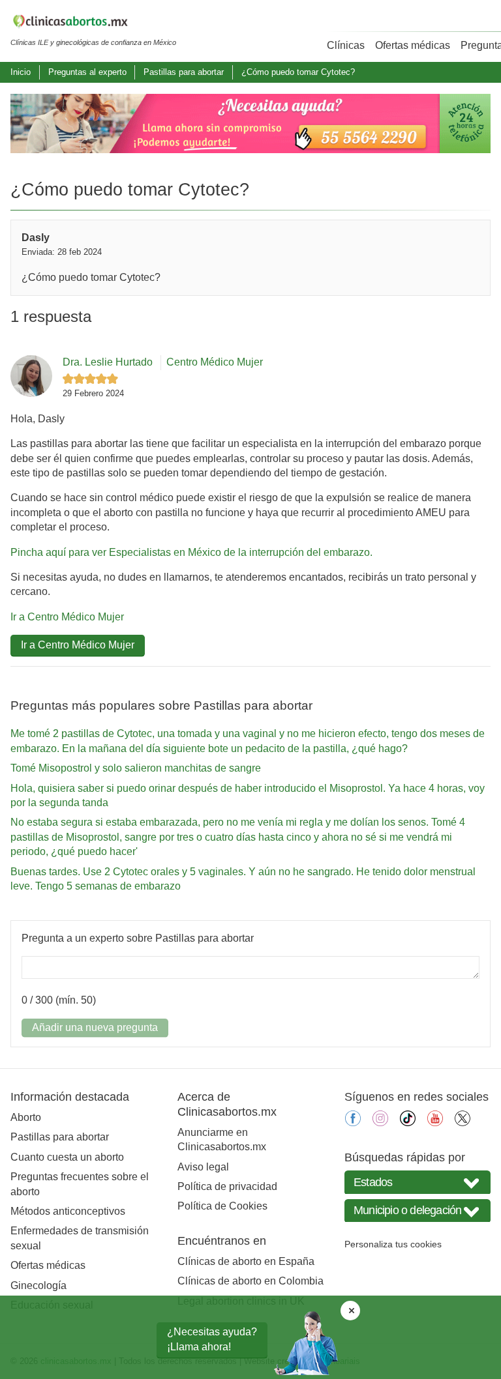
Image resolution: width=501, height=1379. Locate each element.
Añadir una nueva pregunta (95, 1027)
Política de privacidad (227, 1186)
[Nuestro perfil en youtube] (435, 1122)
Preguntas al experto (87, 72)
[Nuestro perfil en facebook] (352, 1122)
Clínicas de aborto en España (245, 1261)
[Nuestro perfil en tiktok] (407, 1122)
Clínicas (346, 45)
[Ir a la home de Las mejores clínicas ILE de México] (93, 23)
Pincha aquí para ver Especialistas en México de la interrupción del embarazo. (191, 552)
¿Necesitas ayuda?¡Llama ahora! (212, 1339)
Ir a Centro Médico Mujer (67, 616)
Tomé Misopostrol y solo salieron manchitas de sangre (135, 768)
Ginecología (38, 1285)
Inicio (20, 72)
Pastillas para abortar (184, 72)
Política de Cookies (222, 1206)
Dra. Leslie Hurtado (108, 362)
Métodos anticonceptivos (67, 1211)
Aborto (25, 1117)
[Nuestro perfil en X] (462, 1122)
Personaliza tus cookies (393, 1244)
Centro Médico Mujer (214, 362)
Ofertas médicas (412, 45)
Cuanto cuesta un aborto (67, 1157)
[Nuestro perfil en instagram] (380, 1122)
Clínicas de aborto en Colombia (250, 1280)
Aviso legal (203, 1166)
